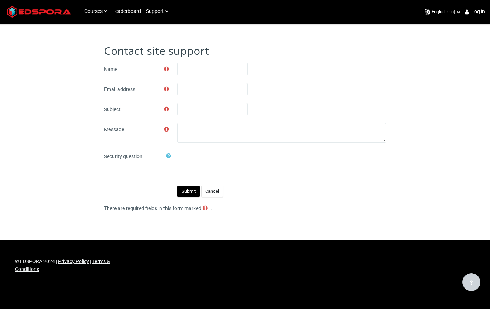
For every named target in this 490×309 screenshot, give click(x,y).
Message (114, 129)
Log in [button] (478, 11)
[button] (442, 12)
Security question (123, 156)
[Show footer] (471, 282)
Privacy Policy (73, 261)
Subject (112, 109)
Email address (119, 89)
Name (110, 69)
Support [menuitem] (155, 11)
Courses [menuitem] (93, 11)
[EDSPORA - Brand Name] (39, 12)
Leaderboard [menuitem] (126, 11)
